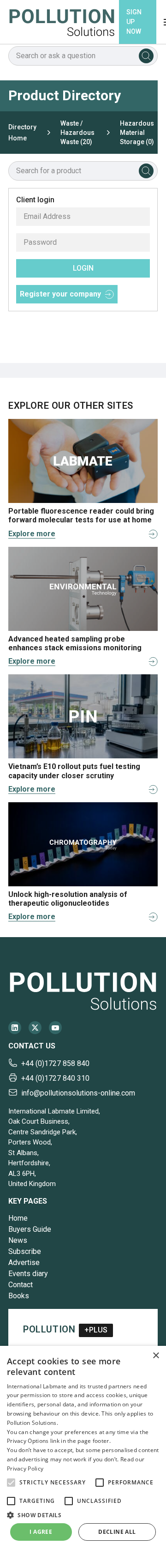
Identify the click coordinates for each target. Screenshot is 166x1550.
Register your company (60, 294)
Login (83, 268)
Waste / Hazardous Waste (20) (77, 132)
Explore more (31, 533)
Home (18, 1218)
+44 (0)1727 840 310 (55, 1078)
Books (18, 1295)
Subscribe (24, 1251)
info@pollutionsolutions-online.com (78, 1093)
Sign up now (134, 21)
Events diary (28, 1273)
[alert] (83, 1448)
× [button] (155, 1355)
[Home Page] (61, 22)
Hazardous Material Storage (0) (137, 132)
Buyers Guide (29, 1229)
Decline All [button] (117, 1532)
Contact (20, 1284)
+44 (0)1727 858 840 (55, 1063)
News (17, 1240)
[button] (11, 1482)
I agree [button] (41, 1532)
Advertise (24, 1262)
